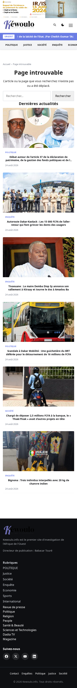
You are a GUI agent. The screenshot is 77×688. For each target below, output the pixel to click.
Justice (27, 44)
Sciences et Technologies (20, 630)
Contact (14, 673)
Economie (9, 590)
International (12, 601)
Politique (9, 612)
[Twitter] (15, 656)
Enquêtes (27, 673)
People (7, 621)
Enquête (57, 44)
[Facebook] (6, 656)
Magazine (9, 639)
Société (42, 44)
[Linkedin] (34, 656)
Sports (7, 596)
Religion (8, 616)
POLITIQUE (11, 44)
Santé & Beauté (13, 625)
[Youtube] (25, 656)
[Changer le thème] (62, 25)
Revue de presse (14, 607)
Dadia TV (9, 634)
